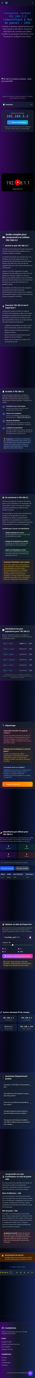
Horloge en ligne (6, 1342)
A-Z (5, 949)
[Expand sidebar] (2, 3)
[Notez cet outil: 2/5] (21, 1272)
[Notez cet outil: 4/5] (28, 1272)
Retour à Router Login (18, 1267)
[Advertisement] (17, 58)
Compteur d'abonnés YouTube (10, 1344)
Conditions (4, 1365)
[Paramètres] (32, 3)
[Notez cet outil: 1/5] (17, 1272)
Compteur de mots (7, 1349)
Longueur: (6, 942)
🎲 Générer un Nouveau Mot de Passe (18, 956)
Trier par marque (7, 868)
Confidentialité (5, 1362)
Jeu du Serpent (5, 1347)
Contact (3, 1360)
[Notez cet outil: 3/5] (24, 1272)
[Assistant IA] (30, 1373)
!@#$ (21, 951)
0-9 (5, 951)
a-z (21, 949)
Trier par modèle (22, 868)
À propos (4, 1357)
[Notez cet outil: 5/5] (32, 1272)
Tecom (2, 877)
